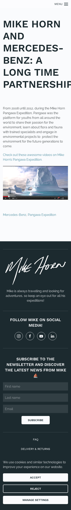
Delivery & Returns (35, 448)
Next (59, 228)
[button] (61, 4)
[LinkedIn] (52, 336)
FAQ (35, 439)
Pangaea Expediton (42, 215)
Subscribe (35, 420)
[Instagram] (19, 336)
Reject (35, 488)
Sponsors (25, 96)
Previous (15, 228)
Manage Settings (35, 500)
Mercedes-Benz (14, 215)
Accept (35, 477)
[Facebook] (30, 336)
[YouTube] (41, 336)
